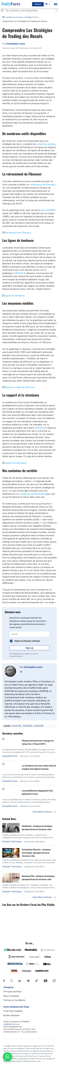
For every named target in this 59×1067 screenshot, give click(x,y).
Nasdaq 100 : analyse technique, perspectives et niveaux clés (38, 878)
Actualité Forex (9, 756)
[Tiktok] (36, 980)
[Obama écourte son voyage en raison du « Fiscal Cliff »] (10, 739)
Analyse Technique (12, 841)
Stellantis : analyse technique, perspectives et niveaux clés (37, 828)
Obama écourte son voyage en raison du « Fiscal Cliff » (38, 742)
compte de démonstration (32, 494)
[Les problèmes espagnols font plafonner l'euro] (10, 789)
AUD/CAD (18, 273)
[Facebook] (4, 980)
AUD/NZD (27, 725)
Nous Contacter (11, 996)
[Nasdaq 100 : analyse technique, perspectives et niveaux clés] (10, 881)
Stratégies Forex (30, 17)
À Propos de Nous (12, 991)
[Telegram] (27, 980)
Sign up (29, 647)
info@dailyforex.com (11, 1024)
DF (3, 17)
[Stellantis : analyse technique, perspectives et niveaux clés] (10, 831)
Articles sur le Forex (14, 17)
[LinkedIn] (21, 671)
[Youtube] (45, 980)
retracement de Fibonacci (43, 184)
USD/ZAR (39, 427)
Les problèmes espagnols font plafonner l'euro (37, 792)
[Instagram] (54, 980)
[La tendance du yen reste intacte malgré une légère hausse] (10, 764)
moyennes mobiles (46, 144)
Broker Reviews (11, 1015)
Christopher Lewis (32, 667)
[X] (11, 980)
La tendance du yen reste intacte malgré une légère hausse (39, 767)
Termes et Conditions (14, 1000)
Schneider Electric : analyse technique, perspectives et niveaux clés (36, 852)
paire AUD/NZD (48, 210)
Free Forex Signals (12, 1011)
